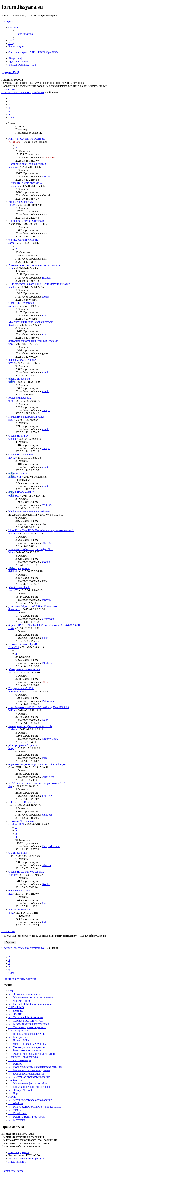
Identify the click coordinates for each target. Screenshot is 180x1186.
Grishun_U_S (16, 824)
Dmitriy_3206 (50, 738)
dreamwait (14, 609)
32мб (11, 324)
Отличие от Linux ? (20, 473)
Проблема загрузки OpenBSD (26, 220)
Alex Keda (48, 542)
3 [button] (9, 104)
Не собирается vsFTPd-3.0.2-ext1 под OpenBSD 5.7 (38, 707)
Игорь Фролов (51, 846)
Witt (10, 552)
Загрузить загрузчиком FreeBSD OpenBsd (33, 340)
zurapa (46, 410)
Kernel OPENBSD (19, 909)
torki (11, 400)
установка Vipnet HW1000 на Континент (32, 606)
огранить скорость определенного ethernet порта (37, 764)
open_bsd (13, 495)
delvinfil (13, 571)
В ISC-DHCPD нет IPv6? (23, 802)
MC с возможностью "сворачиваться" (30, 321)
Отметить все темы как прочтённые (22, 92)
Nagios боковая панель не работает (29, 511)
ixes (10, 268)
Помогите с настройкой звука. (26, 416)
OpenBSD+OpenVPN (21, 492)
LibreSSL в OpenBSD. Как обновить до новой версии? (41, 530)
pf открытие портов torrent (24, 669)
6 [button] (9, 114)
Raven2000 (14, 141)
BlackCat (13, 647)
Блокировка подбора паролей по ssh (30, 726)
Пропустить (8, 21)
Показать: (10, 935)
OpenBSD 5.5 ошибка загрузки (26, 871)
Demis (45, 296)
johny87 (13, 590)
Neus (45, 719)
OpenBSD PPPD (18, 435)
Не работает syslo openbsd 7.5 (25, 182)
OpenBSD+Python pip (21, 302)
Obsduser (13, 185)
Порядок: (85, 935)
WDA (11, 710)
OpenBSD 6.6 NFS (19, 378)
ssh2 (10, 419)
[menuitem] (24, 33)
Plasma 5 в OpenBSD (20, 201)
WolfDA (47, 505)
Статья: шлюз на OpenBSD (24, 644)
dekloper (47, 814)
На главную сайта (12, 1170)
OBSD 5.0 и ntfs (17, 852)
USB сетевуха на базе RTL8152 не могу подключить (39, 283)
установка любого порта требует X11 (30, 549)
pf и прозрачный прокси (22, 745)
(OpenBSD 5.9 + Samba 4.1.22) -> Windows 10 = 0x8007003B (44, 625)
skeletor (46, 277)
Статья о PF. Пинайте (21, 821)
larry (11, 748)
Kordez (12, 533)
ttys (10, 786)
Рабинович (15, 691)
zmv (10, 343)
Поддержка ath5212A (21, 688)
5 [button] (9, 110)
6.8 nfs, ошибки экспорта (23, 239)
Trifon (11, 204)
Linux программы (19, 568)
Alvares (46, 865)
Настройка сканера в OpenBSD (27, 163)
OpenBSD (10, 72)
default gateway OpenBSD (23, 359)
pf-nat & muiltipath (19, 587)
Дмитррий (14, 476)
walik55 (12, 287)
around (46, 561)
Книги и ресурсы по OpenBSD (26, 138)
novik (11, 362)
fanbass (12, 167)
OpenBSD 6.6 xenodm (21, 454)
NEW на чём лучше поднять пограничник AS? (36, 783)
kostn (11, 628)
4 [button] (9, 107)
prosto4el (47, 795)
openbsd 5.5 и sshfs (19, 890)
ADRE (46, 681)
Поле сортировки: (43, 935)
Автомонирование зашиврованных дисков (34, 264)
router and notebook (19, 397)
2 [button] (9, 101)
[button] (11, 117)
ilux (10, 893)
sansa (11, 242)
